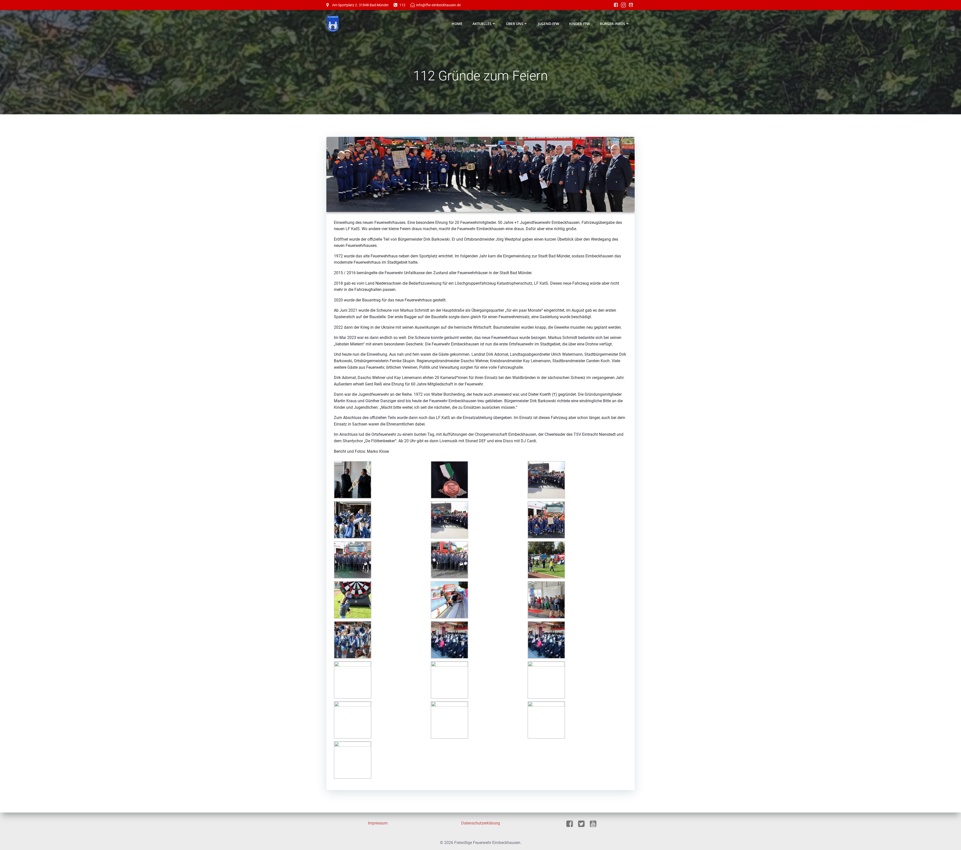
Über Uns (514, 23)
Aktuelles (482, 23)
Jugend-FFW (548, 23)
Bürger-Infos (612, 23)
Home (457, 23)
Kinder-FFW (579, 23)
